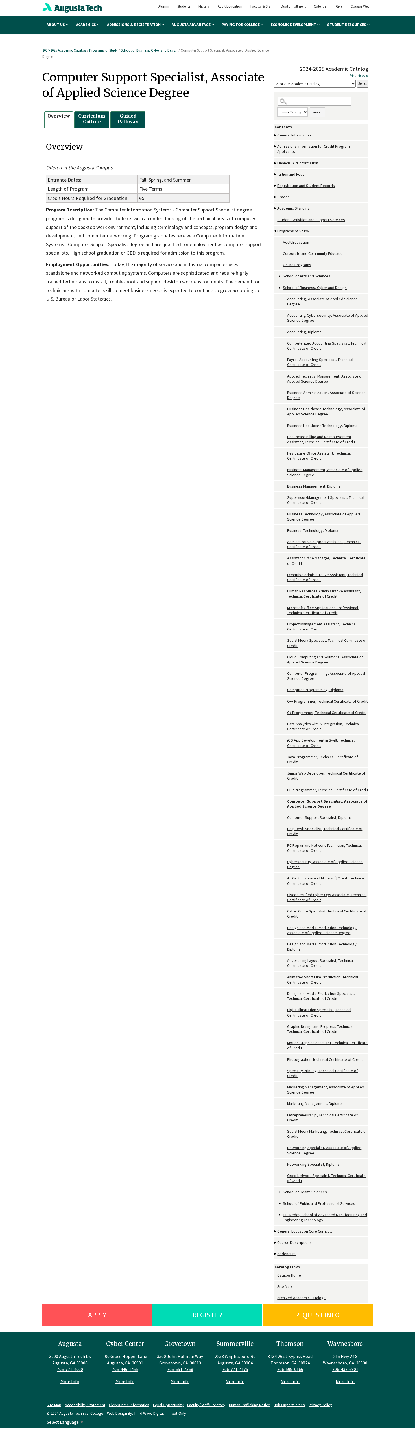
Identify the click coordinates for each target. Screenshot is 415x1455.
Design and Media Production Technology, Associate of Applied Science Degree (322, 930)
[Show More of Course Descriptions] (275, 1242)
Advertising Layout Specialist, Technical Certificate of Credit (320, 963)
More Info (69, 1381)
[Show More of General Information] (275, 135)
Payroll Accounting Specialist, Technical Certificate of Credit (320, 362)
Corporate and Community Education (314, 253)
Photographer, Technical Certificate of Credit (325, 1059)
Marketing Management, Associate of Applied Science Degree (325, 1089)
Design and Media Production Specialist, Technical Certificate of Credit (321, 996)
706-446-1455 (125, 1369)
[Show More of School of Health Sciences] (280, 1192)
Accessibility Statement (85, 1404)
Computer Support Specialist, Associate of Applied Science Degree (327, 804)
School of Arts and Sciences (306, 276)
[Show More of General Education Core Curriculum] (275, 1231)
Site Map (284, 1286)
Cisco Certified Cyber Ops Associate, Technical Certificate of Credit (326, 897)
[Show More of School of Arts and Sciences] (280, 276)
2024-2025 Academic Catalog (64, 50)
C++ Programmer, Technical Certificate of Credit (327, 701)
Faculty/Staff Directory (206, 1404)
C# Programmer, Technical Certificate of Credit (326, 712)
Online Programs (297, 264)
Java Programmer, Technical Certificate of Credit (322, 759)
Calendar (321, 6)
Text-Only (178, 1413)
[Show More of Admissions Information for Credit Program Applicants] (275, 146)
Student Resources (347, 24)
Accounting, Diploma (304, 331)
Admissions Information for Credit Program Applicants (313, 149)
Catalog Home (289, 1275)
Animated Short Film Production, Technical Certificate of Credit (322, 980)
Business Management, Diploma (314, 486)
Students (183, 6)
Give (339, 6)
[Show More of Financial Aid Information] (275, 163)
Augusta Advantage (191, 24)
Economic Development (294, 24)
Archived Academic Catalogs (301, 1297)
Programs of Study (103, 50)
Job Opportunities (289, 1404)
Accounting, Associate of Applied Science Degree (322, 301)
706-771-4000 (70, 1369)
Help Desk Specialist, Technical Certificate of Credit (324, 831)
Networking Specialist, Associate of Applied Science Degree (324, 1150)
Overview (58, 116)
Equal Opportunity (168, 1404)
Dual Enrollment (293, 6)
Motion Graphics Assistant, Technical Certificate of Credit (327, 1045)
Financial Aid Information (297, 163)
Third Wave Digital (149, 1413)
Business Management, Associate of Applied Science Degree (324, 472)
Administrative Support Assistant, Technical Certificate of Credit (324, 544)
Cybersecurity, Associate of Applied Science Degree (325, 864)
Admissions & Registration (134, 24)
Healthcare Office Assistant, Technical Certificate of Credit (319, 456)
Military (203, 6)
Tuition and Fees (291, 174)
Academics (86, 24)
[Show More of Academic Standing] (275, 208)
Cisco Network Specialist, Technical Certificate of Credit (326, 1178)
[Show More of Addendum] (275, 1254)
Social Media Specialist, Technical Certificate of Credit (327, 643)
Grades (283, 196)
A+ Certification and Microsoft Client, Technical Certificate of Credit (326, 881)
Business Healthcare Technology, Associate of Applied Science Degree (326, 411)
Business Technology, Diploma (312, 530)
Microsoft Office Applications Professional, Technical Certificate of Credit (323, 610)
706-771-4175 (235, 1369)
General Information (294, 135)
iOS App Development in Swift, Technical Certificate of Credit (321, 743)
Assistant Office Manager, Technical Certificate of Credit (326, 560)
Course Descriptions (294, 1242)
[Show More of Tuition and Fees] (275, 174)
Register (207, 1314)
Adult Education (230, 6)
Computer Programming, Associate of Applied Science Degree (326, 676)
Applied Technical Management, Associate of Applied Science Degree (325, 379)
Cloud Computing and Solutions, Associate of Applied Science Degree (325, 659)
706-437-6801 (345, 1369)
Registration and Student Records (306, 185)
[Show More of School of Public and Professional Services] (280, 1203)
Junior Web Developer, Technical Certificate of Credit (326, 776)
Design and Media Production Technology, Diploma (322, 947)
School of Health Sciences (305, 1191)
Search (318, 112)
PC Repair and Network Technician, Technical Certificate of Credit (324, 848)
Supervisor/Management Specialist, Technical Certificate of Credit (325, 500)
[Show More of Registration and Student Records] (275, 185)
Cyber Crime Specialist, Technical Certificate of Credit (326, 914)
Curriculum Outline (91, 119)
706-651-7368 (180, 1369)
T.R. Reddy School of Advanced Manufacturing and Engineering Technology (325, 1217)
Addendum (286, 1253)
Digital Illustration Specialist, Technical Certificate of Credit (319, 1012)
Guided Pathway (128, 119)
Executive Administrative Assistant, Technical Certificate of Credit (325, 577)
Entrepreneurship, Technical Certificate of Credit (322, 1117)
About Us (56, 24)
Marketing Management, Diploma (314, 1103)
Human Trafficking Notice (249, 1404)
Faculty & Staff (261, 6)
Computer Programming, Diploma (315, 689)
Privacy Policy (320, 1404)
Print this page (358, 76)
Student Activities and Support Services (311, 219)
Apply (97, 1314)
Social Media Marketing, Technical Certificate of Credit (327, 1134)
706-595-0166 (290, 1369)
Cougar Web (360, 6)
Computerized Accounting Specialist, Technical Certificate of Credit (326, 346)
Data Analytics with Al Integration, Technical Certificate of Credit (323, 726)
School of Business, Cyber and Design (149, 50)
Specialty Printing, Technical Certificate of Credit (322, 1073)
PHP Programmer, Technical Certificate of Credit (327, 789)
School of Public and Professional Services (319, 1203)
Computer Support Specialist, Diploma (319, 817)
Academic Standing (293, 208)
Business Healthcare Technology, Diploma (322, 425)
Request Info (317, 1314)
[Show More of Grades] (275, 197)
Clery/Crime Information (129, 1404)
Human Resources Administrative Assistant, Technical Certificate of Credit (324, 593)
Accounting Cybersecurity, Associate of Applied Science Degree (327, 318)
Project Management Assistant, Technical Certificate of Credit (322, 626)
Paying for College (241, 24)
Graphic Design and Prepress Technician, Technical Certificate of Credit (321, 1029)
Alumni (163, 6)
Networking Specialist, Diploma (313, 1164)
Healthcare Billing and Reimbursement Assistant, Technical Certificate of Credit (321, 439)
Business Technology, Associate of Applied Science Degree (323, 517)
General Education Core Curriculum (306, 1231)
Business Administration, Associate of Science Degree (326, 395)
